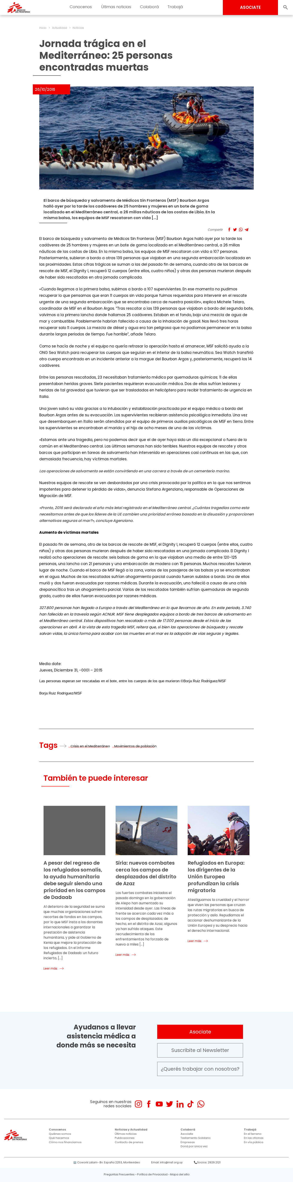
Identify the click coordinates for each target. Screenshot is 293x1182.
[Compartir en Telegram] (246, 229)
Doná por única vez (194, 1146)
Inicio (43, 28)
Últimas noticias (126, 1134)
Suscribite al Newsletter (200, 1050)
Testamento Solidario (196, 1138)
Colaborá (188, 1129)
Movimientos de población (135, 746)
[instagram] (138, 1104)
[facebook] (148, 1104)
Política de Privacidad (152, 1174)
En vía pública (253, 1142)
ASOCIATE (250, 7)
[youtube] (159, 1104)
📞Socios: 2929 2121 (207, 1162)
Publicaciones (124, 1138)
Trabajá (250, 1129)
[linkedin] (180, 1104)
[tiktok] (190, 1104)
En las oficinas (253, 1138)
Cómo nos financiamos (65, 1142)
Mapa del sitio (180, 1174)
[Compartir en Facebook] (229, 229)
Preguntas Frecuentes (119, 1174)
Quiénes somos (60, 1134)
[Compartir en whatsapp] (241, 229)
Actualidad (59, 28)
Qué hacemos (59, 1138)
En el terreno (252, 1134)
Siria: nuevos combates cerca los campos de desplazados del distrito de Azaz (146, 873)
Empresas (188, 1142)
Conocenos (57, 1129)
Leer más (50, 968)
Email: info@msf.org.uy (167, 1162)
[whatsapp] (200, 1104)
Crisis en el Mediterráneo (90, 746)
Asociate (200, 1031)
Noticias (78, 28)
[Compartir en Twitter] (235, 229)
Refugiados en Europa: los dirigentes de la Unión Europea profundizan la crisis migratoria (216, 876)
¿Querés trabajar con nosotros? (200, 1068)
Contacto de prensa (129, 1142)
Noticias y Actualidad (131, 1129)
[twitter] (169, 1104)
